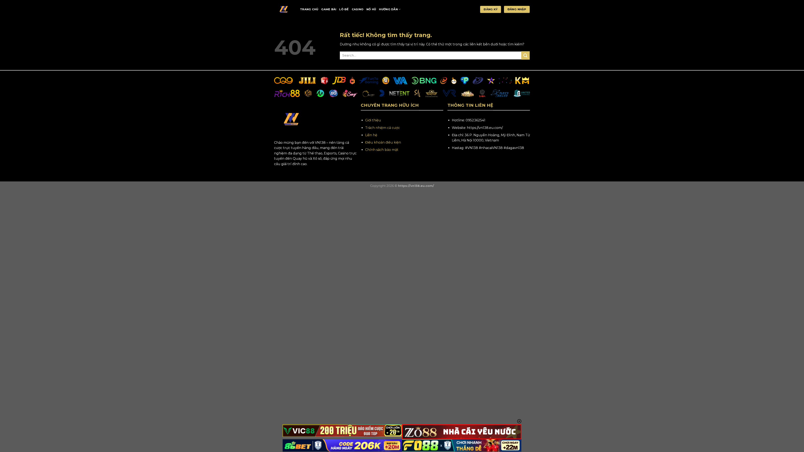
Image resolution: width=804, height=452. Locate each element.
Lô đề (344, 9)
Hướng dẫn (388, 9)
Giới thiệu (373, 120)
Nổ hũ (371, 9)
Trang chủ (309, 9)
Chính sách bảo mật (381, 150)
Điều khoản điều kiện (383, 142)
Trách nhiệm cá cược (382, 128)
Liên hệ (371, 135)
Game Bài (328, 9)
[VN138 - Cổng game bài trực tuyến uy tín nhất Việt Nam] (284, 9)
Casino (358, 9)
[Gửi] (525, 55)
